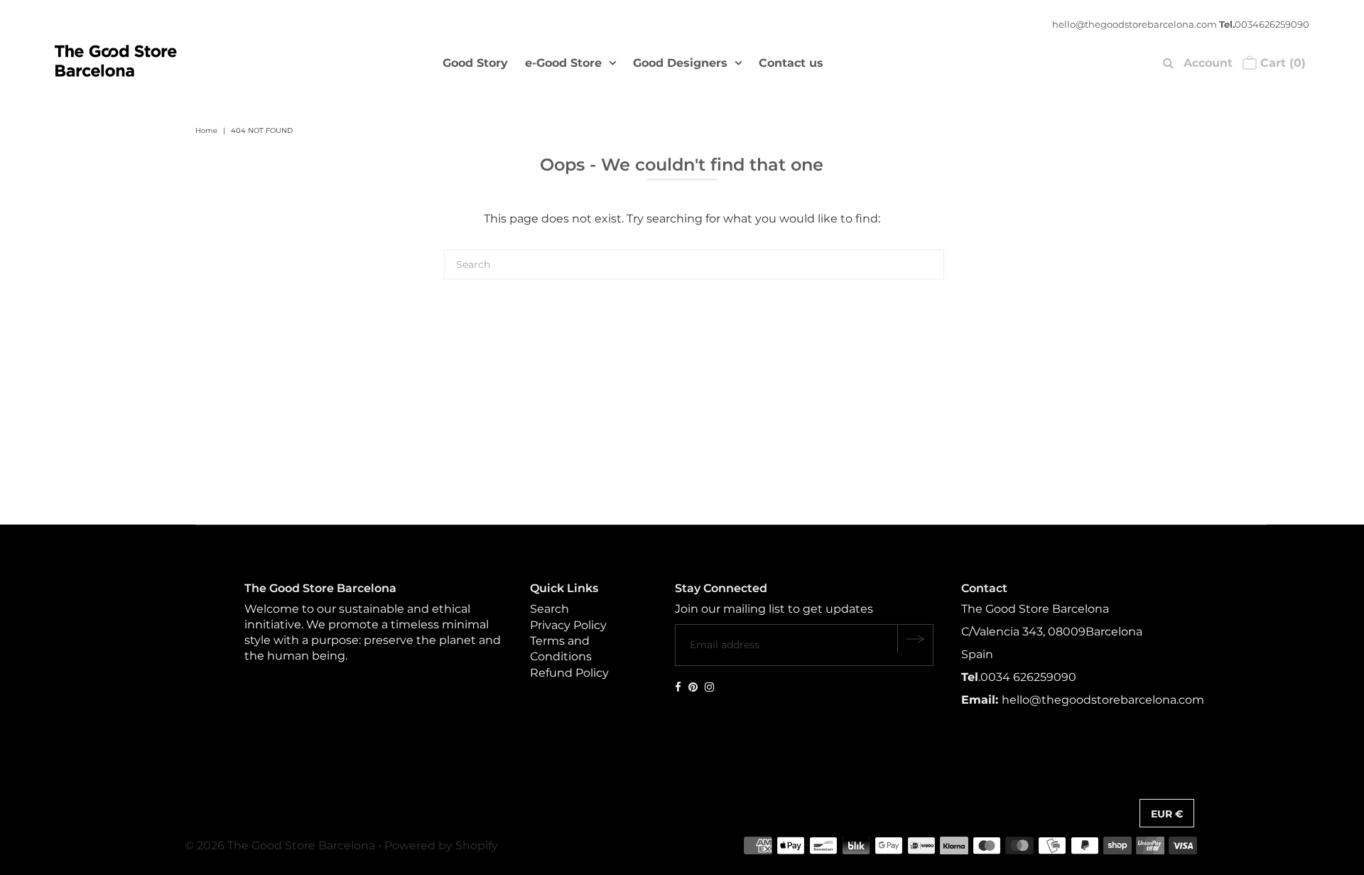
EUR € (1167, 813)
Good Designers (680, 63)
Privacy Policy (568, 625)
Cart (1281, 63)
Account (1208, 63)
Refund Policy (569, 673)
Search (549, 609)
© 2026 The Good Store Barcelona (280, 845)
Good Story (475, 63)
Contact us (791, 63)
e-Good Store (563, 63)
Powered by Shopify (441, 845)
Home (206, 130)
